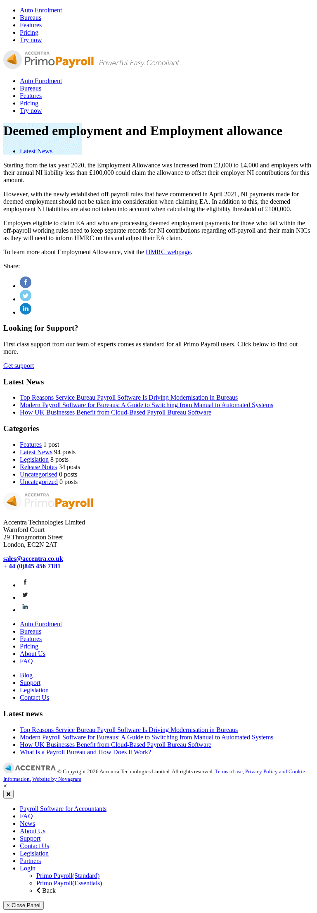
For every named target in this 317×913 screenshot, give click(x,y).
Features (31, 25)
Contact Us (34, 697)
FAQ (26, 661)
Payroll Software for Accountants (63, 808)
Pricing (29, 32)
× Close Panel (23, 905)
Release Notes (38, 466)
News (27, 823)
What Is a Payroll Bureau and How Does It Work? (85, 752)
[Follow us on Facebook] (25, 585)
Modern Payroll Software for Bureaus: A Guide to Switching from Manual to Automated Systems (146, 404)
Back (48, 890)
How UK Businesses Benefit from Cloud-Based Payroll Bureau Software (115, 412)
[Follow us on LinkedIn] (25, 609)
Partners (30, 860)
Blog (26, 675)
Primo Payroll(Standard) (67, 875)
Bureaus (30, 17)
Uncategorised (38, 474)
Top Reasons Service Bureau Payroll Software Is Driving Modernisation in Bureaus (129, 397)
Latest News (36, 151)
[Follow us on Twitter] (25, 597)
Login (27, 868)
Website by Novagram (56, 779)
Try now (31, 39)
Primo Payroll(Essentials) (69, 883)
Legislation (34, 459)
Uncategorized (39, 481)
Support (30, 682)
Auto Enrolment (41, 10)
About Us (32, 653)
